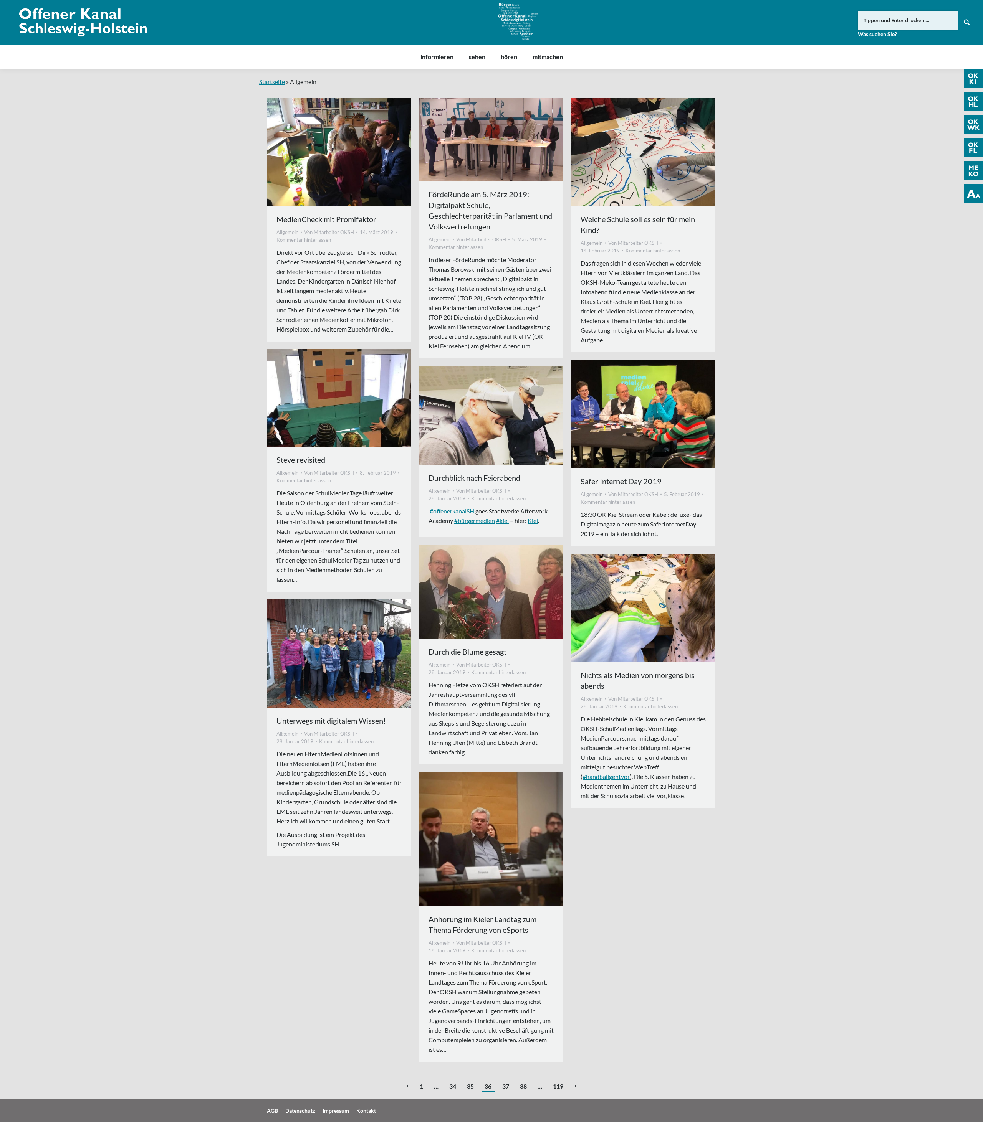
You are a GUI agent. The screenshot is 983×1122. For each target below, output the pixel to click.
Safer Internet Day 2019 (621, 481)
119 (558, 1086)
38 (523, 1086)
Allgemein (287, 232)
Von (329, 232)
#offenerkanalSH (452, 511)
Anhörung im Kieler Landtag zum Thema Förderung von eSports (482, 924)
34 (452, 1086)
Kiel (533, 520)
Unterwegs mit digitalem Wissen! (331, 720)
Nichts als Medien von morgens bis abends (638, 680)
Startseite (272, 81)
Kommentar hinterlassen (303, 240)
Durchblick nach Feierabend (474, 477)
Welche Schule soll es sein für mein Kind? (638, 224)
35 (470, 1086)
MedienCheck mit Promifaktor (326, 219)
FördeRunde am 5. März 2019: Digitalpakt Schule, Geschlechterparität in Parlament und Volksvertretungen (490, 210)
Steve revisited (300, 459)
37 (505, 1086)
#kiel (502, 520)
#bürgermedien (474, 520)
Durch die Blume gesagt (467, 651)
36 (488, 1086)
